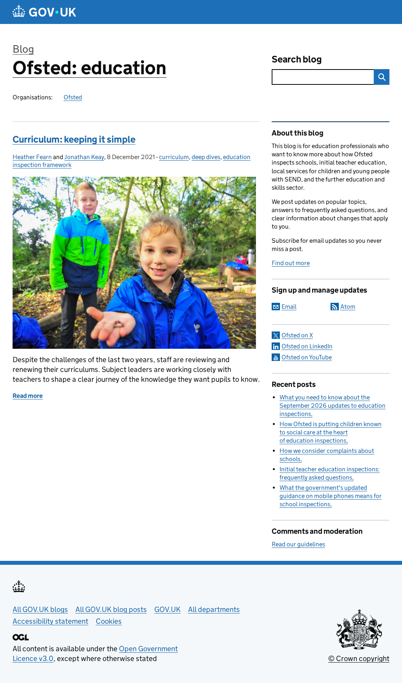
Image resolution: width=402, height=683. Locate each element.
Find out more (291, 263)
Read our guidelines (298, 544)
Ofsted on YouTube (306, 357)
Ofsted (73, 97)
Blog (23, 48)
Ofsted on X (297, 335)
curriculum (174, 157)
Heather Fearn (32, 157)
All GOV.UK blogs (40, 609)
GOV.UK (167, 609)
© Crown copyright (358, 658)
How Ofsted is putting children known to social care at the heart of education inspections (331, 432)
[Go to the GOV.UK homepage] (44, 12)
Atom (347, 306)
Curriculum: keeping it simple (74, 139)
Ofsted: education (89, 67)
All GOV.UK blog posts (111, 609)
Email (288, 306)
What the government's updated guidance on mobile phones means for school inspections (331, 496)
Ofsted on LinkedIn (307, 346)
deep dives (206, 157)
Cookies (109, 621)
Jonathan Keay (84, 157)
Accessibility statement (50, 621)
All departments (214, 609)
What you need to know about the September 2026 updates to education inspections (333, 405)
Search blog (297, 59)
